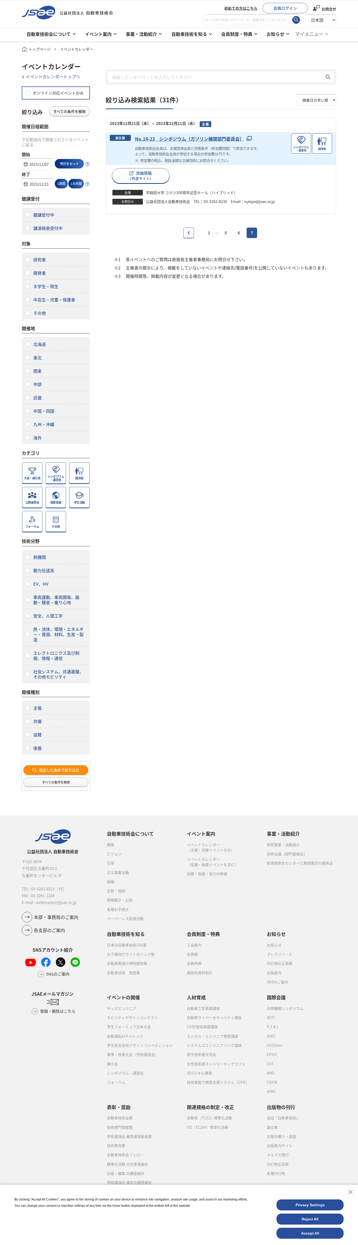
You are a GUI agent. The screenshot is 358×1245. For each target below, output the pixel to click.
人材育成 (196, 997)
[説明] (87, 164)
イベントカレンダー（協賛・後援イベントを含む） (212, 861)
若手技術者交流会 (201, 1054)
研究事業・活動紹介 (283, 844)
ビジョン (114, 853)
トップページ (40, 49)
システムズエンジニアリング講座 (214, 1045)
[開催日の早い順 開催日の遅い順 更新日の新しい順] (316, 100)
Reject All (310, 1219)
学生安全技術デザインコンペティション (140, 1045)
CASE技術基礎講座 (202, 1026)
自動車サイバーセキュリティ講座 (214, 1017)
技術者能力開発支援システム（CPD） (218, 1082)
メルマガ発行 (278, 1154)
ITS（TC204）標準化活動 (207, 1127)
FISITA (272, 1082)
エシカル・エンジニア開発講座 (212, 1036)
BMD (271, 1073)
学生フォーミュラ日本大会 (129, 1026)
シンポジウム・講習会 (125, 1073)
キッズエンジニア (121, 1008)
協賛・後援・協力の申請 (207, 873)
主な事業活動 (118, 872)
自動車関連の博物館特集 (127, 963)
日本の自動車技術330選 (126, 944)
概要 (110, 844)
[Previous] (188, 233)
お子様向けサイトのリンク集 (131, 954)
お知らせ (274, 944)
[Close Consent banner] (350, 1192)
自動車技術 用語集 (123, 972)
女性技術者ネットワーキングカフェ (216, 1063)
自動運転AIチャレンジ (125, 1036)
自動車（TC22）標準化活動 (209, 1117)
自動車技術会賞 (120, 1117)
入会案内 (194, 944)
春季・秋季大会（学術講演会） (132, 1054)
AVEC (271, 1036)
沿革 (110, 863)
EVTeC (272, 1054)
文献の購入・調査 (281, 1136)
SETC (271, 1017)
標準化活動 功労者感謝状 (127, 1164)
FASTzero (274, 1045)
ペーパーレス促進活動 (125, 918)
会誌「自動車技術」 (283, 1117)
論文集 (272, 1127)
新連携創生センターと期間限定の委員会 (300, 863)
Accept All (310, 1233)
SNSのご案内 (277, 981)
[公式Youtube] (30, 962)
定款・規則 (116, 890)
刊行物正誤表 (278, 1164)
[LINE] (75, 962)
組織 (110, 881)
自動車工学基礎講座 (203, 1008)
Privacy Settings (310, 1205)
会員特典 (194, 963)
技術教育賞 (116, 1145)
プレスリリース (279, 954)
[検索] (296, 20)
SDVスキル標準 (199, 1073)
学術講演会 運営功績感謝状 (129, 1182)
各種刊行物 (276, 1173)
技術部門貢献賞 (120, 1127)
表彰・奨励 (119, 1107)
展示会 (112, 1063)
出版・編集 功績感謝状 (125, 1173)
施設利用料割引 (200, 972)
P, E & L (273, 1026)
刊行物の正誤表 (279, 963)
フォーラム (116, 1082)
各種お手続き (118, 909)
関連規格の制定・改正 (210, 1107)
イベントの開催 (123, 997)
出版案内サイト (279, 1145)
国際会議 (276, 997)
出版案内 (274, 972)
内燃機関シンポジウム (285, 1008)
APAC (271, 1091)
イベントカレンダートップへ (53, 76)
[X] (60, 962)
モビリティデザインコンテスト (132, 1017)
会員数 (192, 954)
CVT (270, 1063)
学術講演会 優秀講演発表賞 (129, 1136)
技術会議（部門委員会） (287, 853)
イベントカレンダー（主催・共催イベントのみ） (211, 847)
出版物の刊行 (281, 1107)
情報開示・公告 (120, 899)
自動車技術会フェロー (125, 1154)
